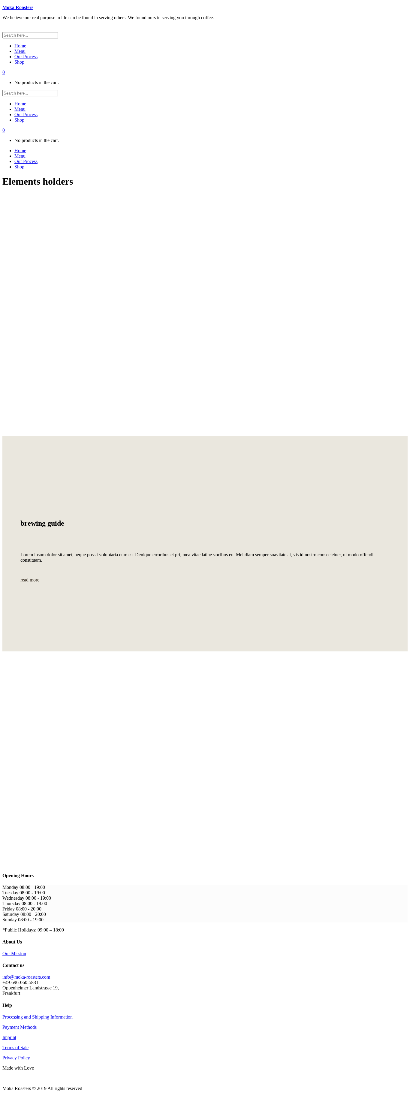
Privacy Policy (16, 1057)
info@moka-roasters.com (26, 977)
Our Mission (14, 953)
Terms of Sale (15, 1047)
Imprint (9, 1037)
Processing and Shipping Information (37, 1016)
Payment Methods (19, 1027)
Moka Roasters (17, 7)
